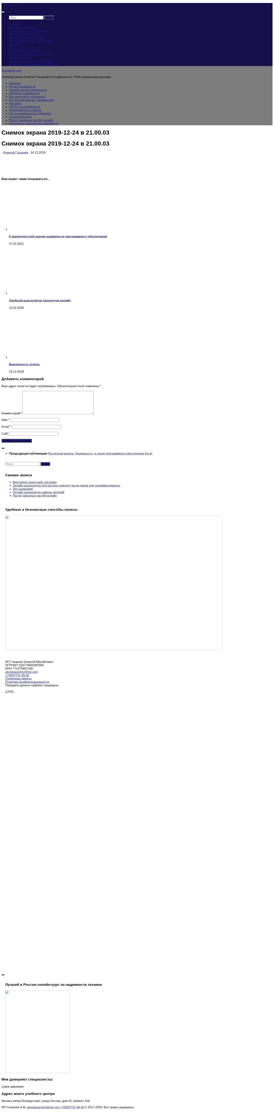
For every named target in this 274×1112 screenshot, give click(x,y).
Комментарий (11, 413)
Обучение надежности (24, 34)
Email (6, 426)
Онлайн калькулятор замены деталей (38, 492)
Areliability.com (11, 4)
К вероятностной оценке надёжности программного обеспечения (58, 236)
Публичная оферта (18, 678)
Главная (15, 24)
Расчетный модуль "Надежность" (32, 40)
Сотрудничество (20, 57)
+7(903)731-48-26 (17, 675)
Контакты (15, 44)
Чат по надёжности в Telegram (30, 54)
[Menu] (2, 11)
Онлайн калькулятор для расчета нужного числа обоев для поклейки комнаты (66, 485)
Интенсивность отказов (25, 50)
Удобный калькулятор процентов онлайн (40, 300)
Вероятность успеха (24, 364)
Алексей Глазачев (15, 152)
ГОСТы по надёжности (24, 47)
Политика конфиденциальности (27, 682)
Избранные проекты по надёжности (34, 64)
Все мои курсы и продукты (27, 37)
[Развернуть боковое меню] (2, 448)
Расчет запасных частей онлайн (31, 61)
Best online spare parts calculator (35, 482)
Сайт (4, 433)
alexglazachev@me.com (21, 671)
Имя (5, 419)
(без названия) (23, 488)
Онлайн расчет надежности (28, 30)
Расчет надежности (22, 27)
